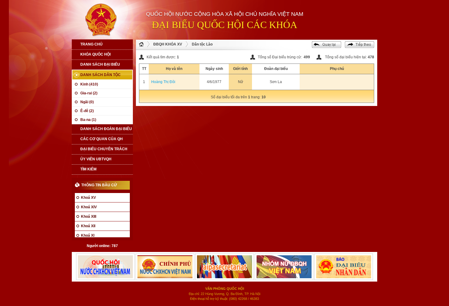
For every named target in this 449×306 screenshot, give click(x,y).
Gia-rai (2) (88, 93)
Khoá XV (88, 197)
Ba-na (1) (88, 120)
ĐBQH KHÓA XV (167, 44)
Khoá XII (88, 226)
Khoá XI (87, 235)
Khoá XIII (88, 216)
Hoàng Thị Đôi (163, 82)
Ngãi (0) (87, 102)
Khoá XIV (89, 207)
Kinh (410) (89, 84)
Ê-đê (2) (87, 111)
